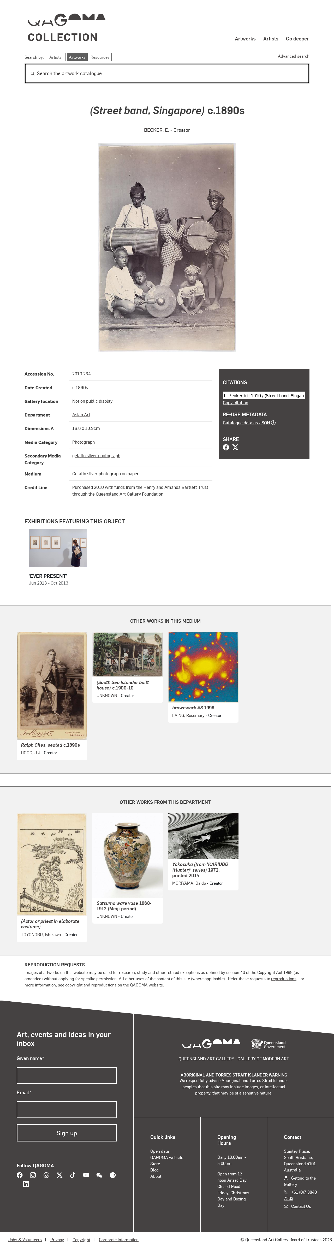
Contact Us (301, 1206)
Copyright (81, 1239)
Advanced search (293, 56)
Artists (270, 38)
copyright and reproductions (91, 985)
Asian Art (81, 414)
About (155, 1176)
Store (155, 1163)
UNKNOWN (107, 695)
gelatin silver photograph (96, 455)
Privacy (57, 1239)
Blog (154, 1170)
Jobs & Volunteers (25, 1239)
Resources (100, 57)
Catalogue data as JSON (246, 422)
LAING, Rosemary (188, 715)
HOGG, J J (30, 752)
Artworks (245, 38)
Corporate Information (119, 1239)
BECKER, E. (156, 130)
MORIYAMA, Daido (189, 883)
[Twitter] (235, 448)
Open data (159, 1151)
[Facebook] (226, 448)
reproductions (283, 978)
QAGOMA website (166, 1157)
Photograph (83, 442)
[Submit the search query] (28, 73)
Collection (63, 37)
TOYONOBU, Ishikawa (41, 934)
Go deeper (297, 38)
